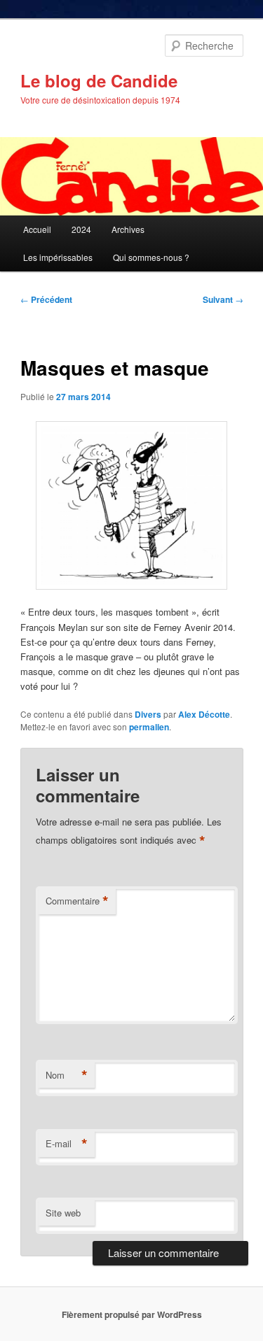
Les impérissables (58, 257)
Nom (67, 1075)
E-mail (67, 1144)
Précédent (46, 299)
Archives (128, 229)
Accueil (37, 229)
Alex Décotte (204, 714)
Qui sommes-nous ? (151, 257)
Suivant (223, 299)
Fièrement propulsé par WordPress (132, 1314)
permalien (149, 727)
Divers (148, 714)
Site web (63, 1212)
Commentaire (77, 901)
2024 (81, 229)
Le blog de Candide (98, 80)
